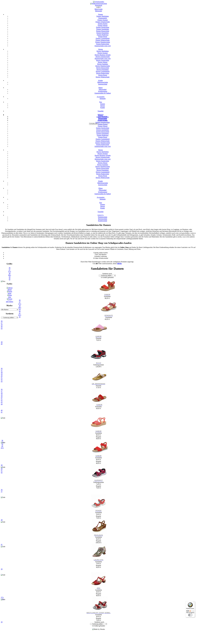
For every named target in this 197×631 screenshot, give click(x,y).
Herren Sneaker (103, 53)
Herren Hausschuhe (102, 68)
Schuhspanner (102, 91)
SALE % (101, 215)
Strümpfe (103, 98)
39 (9, 277)
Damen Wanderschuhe (102, 42)
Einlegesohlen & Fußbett (103, 93)
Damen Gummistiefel (103, 38)
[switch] (190, 615)
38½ (9, 275)
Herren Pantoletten (103, 69)
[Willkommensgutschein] (98, 3)
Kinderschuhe (102, 221)
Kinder (100, 80)
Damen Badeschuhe (102, 44)
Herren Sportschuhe (102, 60)
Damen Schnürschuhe (103, 22)
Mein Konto (99, 9)
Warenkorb (98, 5)
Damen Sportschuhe (102, 27)
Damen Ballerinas (102, 35)
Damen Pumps (102, 24)
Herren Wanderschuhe (102, 66)
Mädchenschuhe (102, 82)
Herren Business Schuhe (103, 55)
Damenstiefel (102, 18)
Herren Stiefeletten (103, 51)
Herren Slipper (102, 62)
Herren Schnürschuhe (103, 57)
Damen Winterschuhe (103, 40)
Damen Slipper (103, 25)
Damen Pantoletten (102, 33)
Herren (100, 49)
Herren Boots (102, 75)
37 (9, 269)
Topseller (101, 111)
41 (1, 412)
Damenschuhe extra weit (103, 46)
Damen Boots (102, 36)
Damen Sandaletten (102, 29)
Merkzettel (98, 11)
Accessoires (100, 97)
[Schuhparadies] (98, 2)
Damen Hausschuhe (102, 31)
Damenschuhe (102, 217)
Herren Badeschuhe (102, 73)
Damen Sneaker (102, 20)
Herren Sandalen (102, 64)
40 (1, 344)
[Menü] (193, 602)
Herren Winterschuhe (102, 77)
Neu (100, 102)
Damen (100, 14)
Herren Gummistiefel (102, 71)
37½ (9, 271)
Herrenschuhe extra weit (103, 58)
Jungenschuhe (102, 84)
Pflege (100, 88)
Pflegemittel (103, 89)
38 (9, 273)
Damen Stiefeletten (102, 16)
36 (9, 268)
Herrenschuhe (102, 219)
